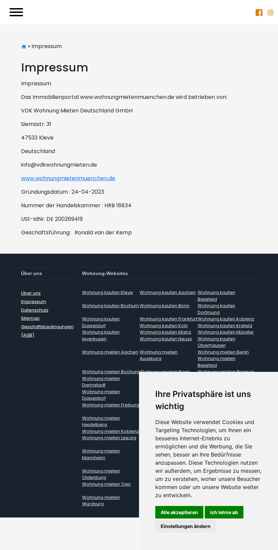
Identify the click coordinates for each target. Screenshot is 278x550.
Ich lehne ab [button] (224, 512)
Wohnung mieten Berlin (223, 352)
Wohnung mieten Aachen (110, 352)
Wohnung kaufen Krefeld (225, 325)
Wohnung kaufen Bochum (110, 305)
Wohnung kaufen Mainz (165, 332)
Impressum (33, 301)
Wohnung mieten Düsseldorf (101, 395)
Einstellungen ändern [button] (186, 526)
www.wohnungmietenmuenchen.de (68, 178)
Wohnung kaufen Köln (164, 325)
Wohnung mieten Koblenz (110, 431)
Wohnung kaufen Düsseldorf (101, 322)
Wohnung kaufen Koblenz (226, 319)
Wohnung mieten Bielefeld (217, 361)
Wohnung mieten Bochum (110, 371)
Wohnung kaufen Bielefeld (216, 295)
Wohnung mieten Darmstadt (101, 381)
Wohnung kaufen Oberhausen (216, 342)
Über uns (31, 293)
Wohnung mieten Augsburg (159, 355)
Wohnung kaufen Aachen (168, 292)
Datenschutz (34, 310)
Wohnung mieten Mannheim (101, 454)
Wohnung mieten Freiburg (110, 405)
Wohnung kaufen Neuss (166, 339)
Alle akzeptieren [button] (179, 512)
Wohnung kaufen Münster (226, 332)
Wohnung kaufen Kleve (107, 292)
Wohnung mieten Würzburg (101, 500)
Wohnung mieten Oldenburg (101, 474)
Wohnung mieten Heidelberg (101, 421)
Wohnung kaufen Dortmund (216, 309)
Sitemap (30, 318)
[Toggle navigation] (16, 12)
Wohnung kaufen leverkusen (101, 335)
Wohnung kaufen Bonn (165, 305)
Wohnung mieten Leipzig (109, 438)
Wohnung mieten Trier (106, 484)
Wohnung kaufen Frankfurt (168, 319)
